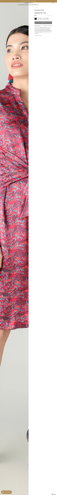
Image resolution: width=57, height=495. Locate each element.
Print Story (39, 35)
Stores (30, 4)
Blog (27, 4)
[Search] (52, 2)
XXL (47, 18)
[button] (54, 494)
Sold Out (43, 22)
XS (35, 18)
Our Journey (22, 4)
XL (44, 18)
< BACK (36, 7)
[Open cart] (53, 2)
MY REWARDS (34, 4)
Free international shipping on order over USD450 (28, 1)
